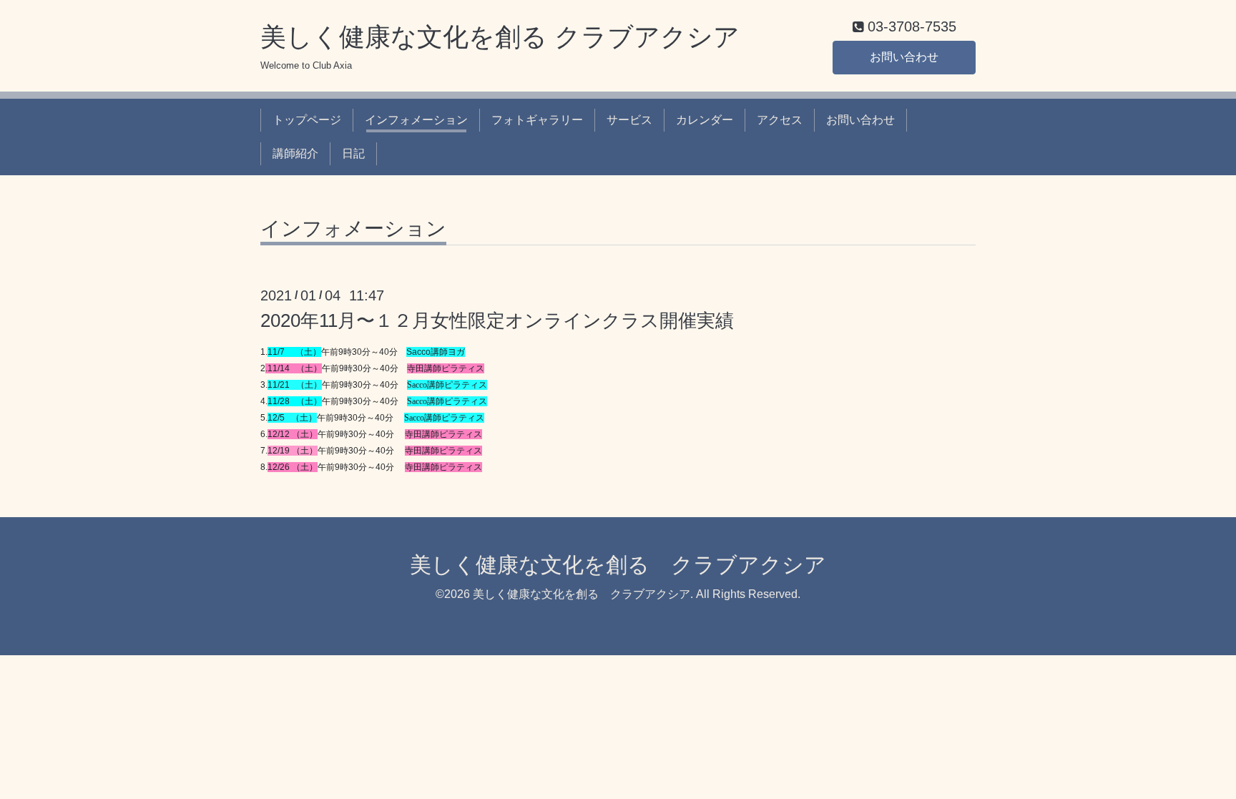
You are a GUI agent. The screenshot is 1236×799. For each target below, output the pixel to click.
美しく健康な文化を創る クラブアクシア (500, 37)
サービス (629, 120)
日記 (353, 153)
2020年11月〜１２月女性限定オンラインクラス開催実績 (497, 320)
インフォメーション (416, 120)
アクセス (780, 120)
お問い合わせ (904, 57)
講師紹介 (295, 153)
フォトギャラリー (537, 120)
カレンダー (704, 120)
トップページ (307, 120)
